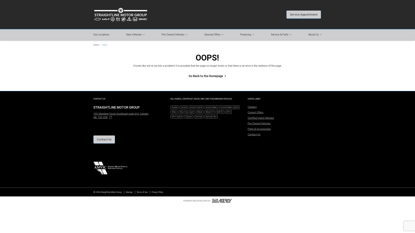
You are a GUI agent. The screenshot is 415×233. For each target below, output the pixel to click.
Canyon (188, 117)
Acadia (175, 107)
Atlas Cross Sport (186, 112)
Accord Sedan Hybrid (229, 107)
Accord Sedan (211, 107)
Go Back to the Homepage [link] (206, 76)
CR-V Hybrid (177, 117)
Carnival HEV (211, 117)
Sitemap (129, 192)
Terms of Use (142, 192)
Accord (184, 107)
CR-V (228, 112)
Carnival (198, 117)
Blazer (199, 112)
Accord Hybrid (196, 107)
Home (95, 45)
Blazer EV (210, 112)
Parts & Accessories (259, 129)
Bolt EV (220, 112)
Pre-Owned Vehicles (259, 123)
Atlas (174, 112)
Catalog (252, 107)
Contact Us (254, 134)
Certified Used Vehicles (261, 118)
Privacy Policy (157, 192)
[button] (303, 15)
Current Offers (255, 112)
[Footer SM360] (222, 201)
